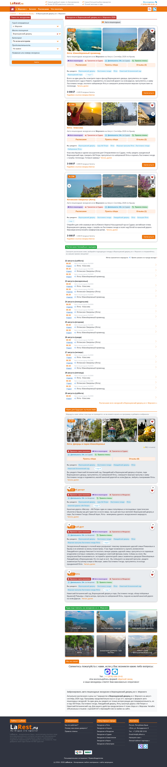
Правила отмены (71, 731)
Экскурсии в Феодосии (105, 731)
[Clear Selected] (57, 34)
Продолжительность (21, 45)
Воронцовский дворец (87, 71)
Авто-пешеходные (111, 22)
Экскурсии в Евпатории (105, 744)
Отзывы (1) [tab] (141, 211)
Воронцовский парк (75, 74)
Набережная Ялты (75, 149)
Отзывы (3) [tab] (141, 65)
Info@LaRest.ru (139, 734)
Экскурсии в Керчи (104, 740)
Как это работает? (71, 725)
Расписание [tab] (81, 65)
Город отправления (20, 23)
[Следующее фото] (153, 39)
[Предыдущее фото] (69, 39)
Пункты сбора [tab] (111, 65)
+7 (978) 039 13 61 (140, 731)
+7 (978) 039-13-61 (114, 676)
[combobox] (36, 26)
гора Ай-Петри (102, 146)
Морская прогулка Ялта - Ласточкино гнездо (133, 146)
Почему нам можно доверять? (76, 728)
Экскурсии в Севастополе (106, 737)
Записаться (148, 93)
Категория (17, 38)
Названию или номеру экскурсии (26, 53)
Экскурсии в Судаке (104, 734)
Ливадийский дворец (121, 217)
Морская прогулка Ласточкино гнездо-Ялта (84, 542)
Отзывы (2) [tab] (141, 139)
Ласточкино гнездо (104, 71)
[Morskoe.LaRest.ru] (17, 3)
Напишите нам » (135, 737)
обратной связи (125, 679)
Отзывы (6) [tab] (134, 459)
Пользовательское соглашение (75, 758)
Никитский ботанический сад (130, 71)
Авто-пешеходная (75, 61)
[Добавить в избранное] (152, 31)
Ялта (115, 71)
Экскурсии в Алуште (104, 728)
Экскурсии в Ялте (103, 725)
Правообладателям (95, 758)
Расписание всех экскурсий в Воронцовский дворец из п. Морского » (128, 403)
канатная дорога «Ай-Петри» (79, 505)
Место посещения (20, 30)
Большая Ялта (142, 217)
